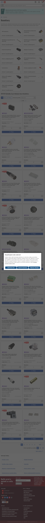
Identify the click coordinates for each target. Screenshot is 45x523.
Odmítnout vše (10, 267)
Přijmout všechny (34, 267)
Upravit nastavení (22, 267)
